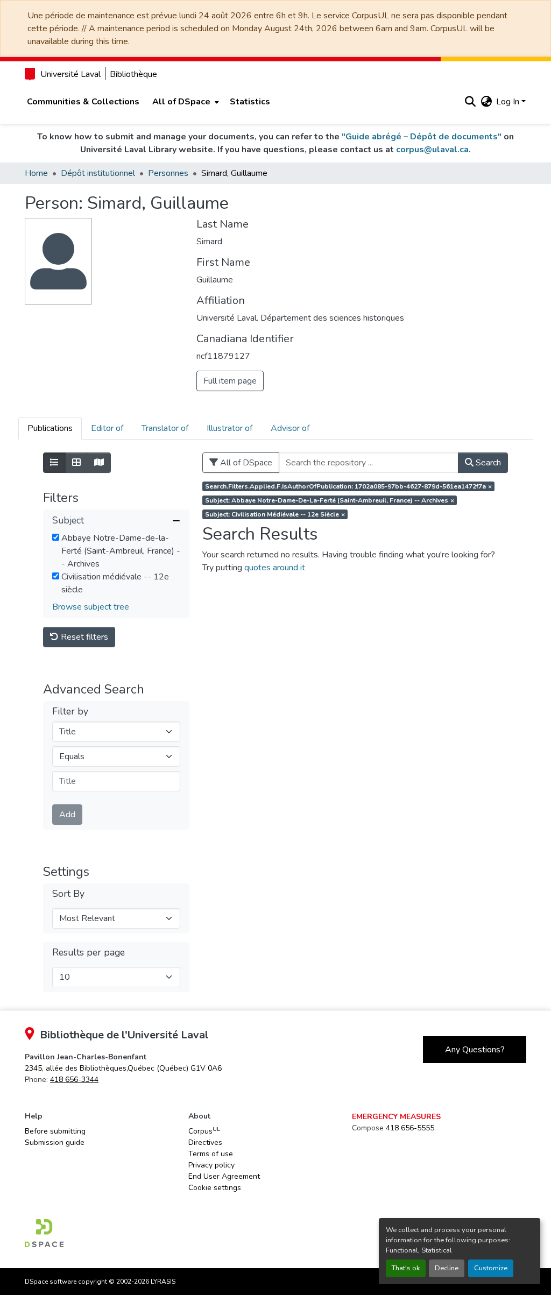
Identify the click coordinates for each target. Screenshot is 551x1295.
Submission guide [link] (54, 1142)
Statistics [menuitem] (250, 102)
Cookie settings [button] (214, 1188)
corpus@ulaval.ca (432, 149)
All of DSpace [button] (181, 102)
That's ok (406, 1268)
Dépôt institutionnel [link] (98, 173)
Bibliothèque (133, 74)
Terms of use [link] (210, 1154)
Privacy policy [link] (211, 1165)
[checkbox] (55, 537)
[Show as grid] (76, 462)
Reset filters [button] (83, 637)
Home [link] (36, 173)
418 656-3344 (74, 1079)
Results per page (88, 952)
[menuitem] (184, 101)
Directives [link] (205, 1142)
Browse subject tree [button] (90, 607)
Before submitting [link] (55, 1131)
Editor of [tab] (107, 428)
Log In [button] (508, 102)
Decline (446, 1268)
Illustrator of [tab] (229, 428)
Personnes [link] (168, 173)
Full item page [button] (230, 381)
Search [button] (487, 463)
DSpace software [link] (50, 1281)
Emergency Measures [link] (396, 1117)
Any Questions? (475, 1050)
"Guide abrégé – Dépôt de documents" (421, 137)
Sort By (68, 894)
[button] (470, 101)
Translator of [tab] (165, 428)
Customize (490, 1268)
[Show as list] (54, 462)
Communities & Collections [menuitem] (83, 102)
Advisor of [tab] (290, 428)
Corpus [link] (204, 1131)
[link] (123, 1068)
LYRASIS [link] (163, 1281)
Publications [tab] (50, 428)
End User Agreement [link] (224, 1176)
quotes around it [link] (274, 568)
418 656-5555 (410, 1128)
